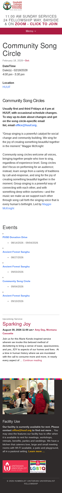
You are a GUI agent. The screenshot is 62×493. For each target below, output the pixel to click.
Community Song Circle (16, 281)
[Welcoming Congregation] (38, 466)
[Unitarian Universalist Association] (16, 466)
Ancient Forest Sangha (16, 251)
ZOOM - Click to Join (36, 23)
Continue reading (32, 360)
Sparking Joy (17, 323)
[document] (31, 204)
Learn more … (36, 451)
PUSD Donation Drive (15, 237)
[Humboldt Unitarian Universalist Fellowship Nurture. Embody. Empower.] (31, 6)
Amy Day (40, 329)
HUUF (7, 86)
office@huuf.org (26, 125)
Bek (27, 60)
